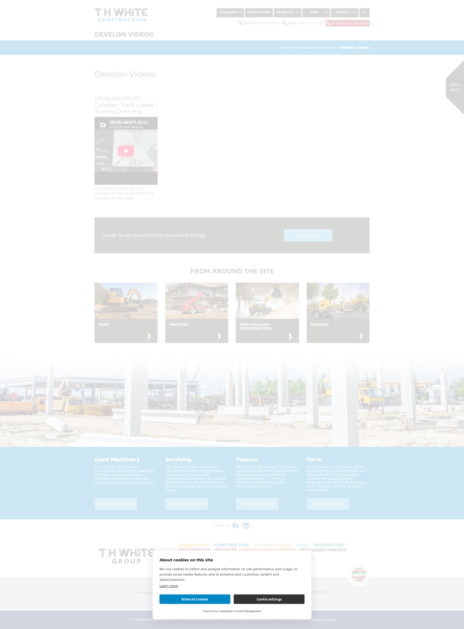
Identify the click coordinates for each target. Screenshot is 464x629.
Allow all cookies (194, 599)
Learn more (169, 586)
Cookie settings (269, 599)
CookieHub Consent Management (240, 611)
